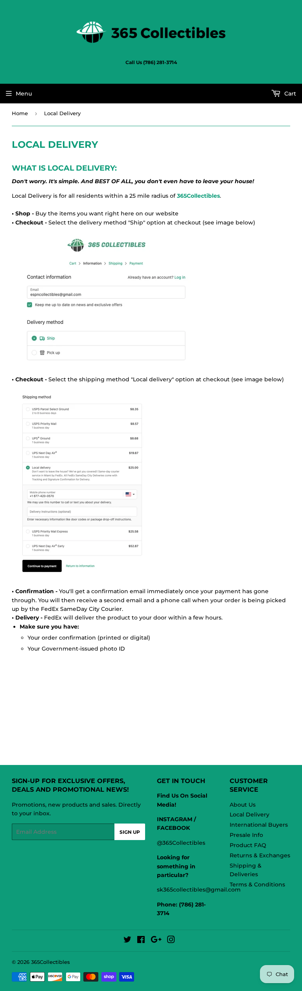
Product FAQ (248, 845)
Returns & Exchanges (260, 855)
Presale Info (246, 834)
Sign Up (130, 832)
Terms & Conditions (257, 884)
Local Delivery (249, 814)
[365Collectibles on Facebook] (141, 940)
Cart (289, 93)
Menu (24, 93)
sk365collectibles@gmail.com (199, 889)
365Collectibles (50, 962)
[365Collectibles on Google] (156, 940)
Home (20, 113)
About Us (243, 804)
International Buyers (259, 824)
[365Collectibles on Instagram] (171, 940)
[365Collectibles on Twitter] (127, 940)
